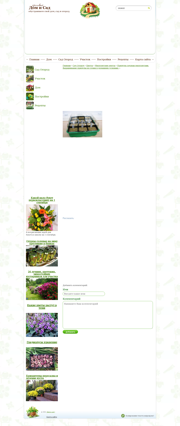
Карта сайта (52, 417)
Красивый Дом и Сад (40, 7)
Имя (65, 289)
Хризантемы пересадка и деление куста (42, 377)
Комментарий (71, 298)
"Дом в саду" (50, 412)
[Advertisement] (90, 34)
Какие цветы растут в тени (42, 306)
